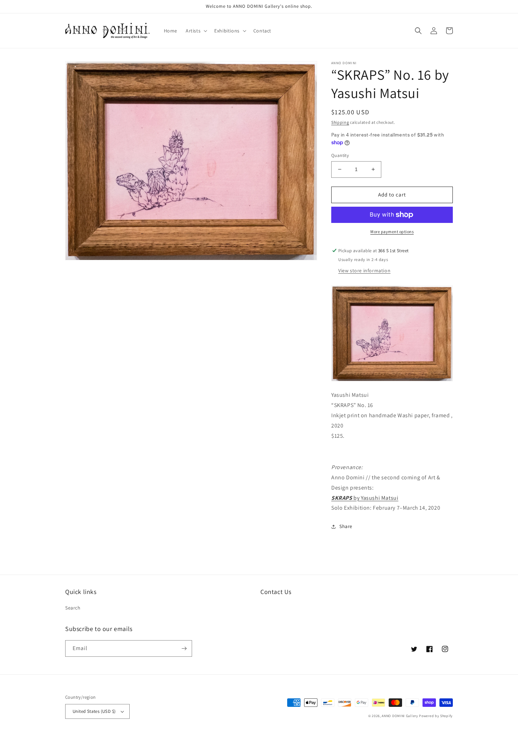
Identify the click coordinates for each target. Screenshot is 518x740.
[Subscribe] (184, 648)
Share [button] (345, 526)
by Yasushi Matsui (364, 498)
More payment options (392, 231)
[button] (195, 30)
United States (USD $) (94, 711)
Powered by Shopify (436, 716)
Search (73, 608)
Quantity (340, 155)
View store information (364, 270)
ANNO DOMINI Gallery (400, 716)
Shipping (340, 122)
